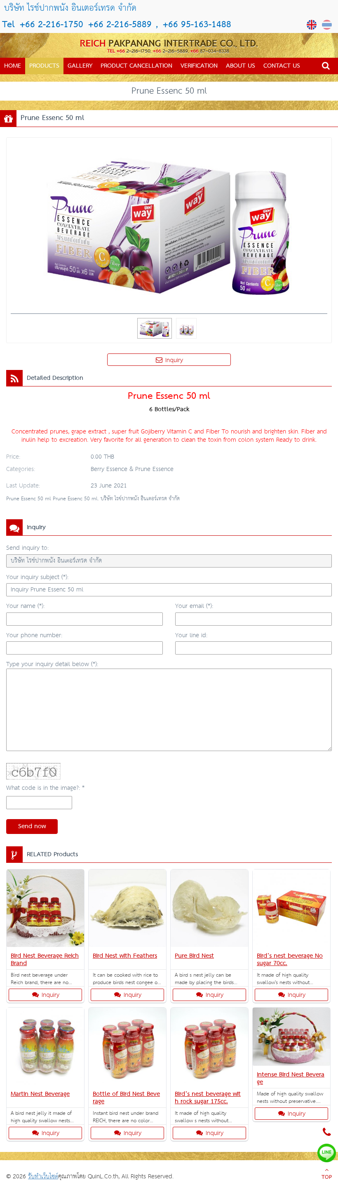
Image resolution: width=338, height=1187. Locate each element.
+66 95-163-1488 (197, 24)
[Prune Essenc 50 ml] (313, 24)
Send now (32, 826)
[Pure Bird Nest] (209, 909)
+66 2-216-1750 (51, 24)
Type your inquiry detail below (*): (52, 664)
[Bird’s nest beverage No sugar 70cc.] (291, 909)
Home (12, 66)
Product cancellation (136, 66)
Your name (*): (25, 606)
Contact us (281, 66)
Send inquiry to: (27, 547)
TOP (327, 1177)
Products (44, 66)
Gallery (80, 66)
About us (240, 66)
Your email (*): (194, 606)
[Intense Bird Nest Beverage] (291, 1038)
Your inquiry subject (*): (37, 577)
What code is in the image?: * (45, 788)
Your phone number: (34, 635)
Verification (199, 66)
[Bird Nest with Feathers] (127, 909)
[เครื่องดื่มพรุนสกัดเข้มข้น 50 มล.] (328, 24)
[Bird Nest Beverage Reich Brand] (45, 909)
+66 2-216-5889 (118, 24)
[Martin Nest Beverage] (45, 1048)
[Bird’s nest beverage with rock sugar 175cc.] (209, 1048)
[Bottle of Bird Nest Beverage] (127, 1048)
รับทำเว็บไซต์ (43, 1176)
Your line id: (191, 635)
